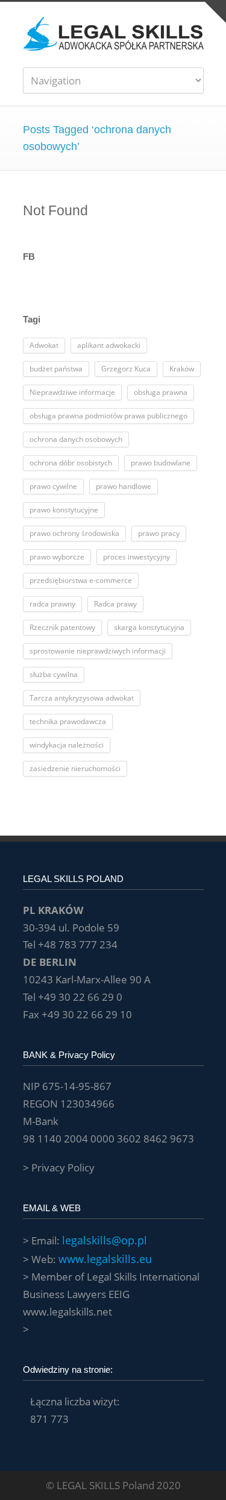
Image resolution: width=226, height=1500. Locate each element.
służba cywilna (54, 674)
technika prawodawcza (68, 721)
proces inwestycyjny (136, 557)
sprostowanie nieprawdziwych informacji (98, 651)
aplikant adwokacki (108, 345)
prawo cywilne (53, 486)
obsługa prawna (160, 392)
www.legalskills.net (67, 1312)
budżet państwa (56, 369)
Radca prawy (115, 604)
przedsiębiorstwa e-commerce (81, 580)
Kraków (181, 369)
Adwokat (44, 345)
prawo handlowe (123, 486)
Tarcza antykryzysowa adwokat (82, 698)
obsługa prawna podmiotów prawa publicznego (108, 416)
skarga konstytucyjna (149, 627)
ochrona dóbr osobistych (71, 463)
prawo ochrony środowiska (74, 533)
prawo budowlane (160, 463)
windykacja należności (67, 745)
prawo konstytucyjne (64, 510)
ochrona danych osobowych (76, 439)
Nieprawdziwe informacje (72, 392)
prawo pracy (159, 533)
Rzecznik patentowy (62, 627)
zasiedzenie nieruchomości (75, 768)
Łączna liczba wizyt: (75, 1401)
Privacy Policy (63, 1167)
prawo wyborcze (57, 557)
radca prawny (52, 604)
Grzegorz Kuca (126, 369)
